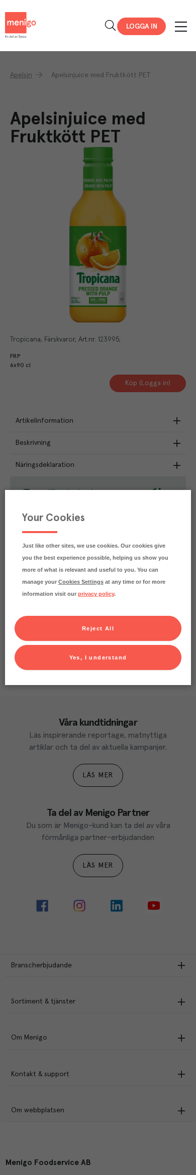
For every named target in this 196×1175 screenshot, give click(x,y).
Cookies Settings (81, 582)
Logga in (141, 26)
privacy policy (96, 594)
